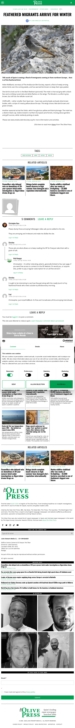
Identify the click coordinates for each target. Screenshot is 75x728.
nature (43, 155)
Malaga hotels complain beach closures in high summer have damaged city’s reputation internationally (37, 187)
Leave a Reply (45, 219)
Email (4, 678)
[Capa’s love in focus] (55, 333)
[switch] (28, 375)
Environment (33, 9)
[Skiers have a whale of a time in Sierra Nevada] (19, 333)
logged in (15, 317)
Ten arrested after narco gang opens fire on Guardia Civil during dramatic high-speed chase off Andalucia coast (36, 572)
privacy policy (30, 692)
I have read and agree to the (19, 692)
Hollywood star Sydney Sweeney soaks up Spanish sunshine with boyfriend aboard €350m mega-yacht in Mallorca (37, 583)
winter (50, 155)
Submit (37, 697)
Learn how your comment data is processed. (47, 321)
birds (35, 155)
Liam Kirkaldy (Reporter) (40, 20)
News (54, 124)
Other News (44, 9)
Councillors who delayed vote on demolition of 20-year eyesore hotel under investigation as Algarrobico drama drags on (13, 188)
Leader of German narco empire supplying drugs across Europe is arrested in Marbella (28, 577)
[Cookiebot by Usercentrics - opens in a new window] (64, 341)
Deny (14, 384)
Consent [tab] (13, 346)
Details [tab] (37, 346)
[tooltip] (2, 525)
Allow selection (37, 384)
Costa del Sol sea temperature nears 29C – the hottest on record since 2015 (12, 428)
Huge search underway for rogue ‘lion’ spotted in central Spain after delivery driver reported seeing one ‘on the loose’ (36, 430)
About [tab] (62, 346)
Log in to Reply (13, 238)
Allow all (61, 384)
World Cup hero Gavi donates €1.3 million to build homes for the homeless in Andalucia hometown (32, 588)
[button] (72, 533)
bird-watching (27, 155)
